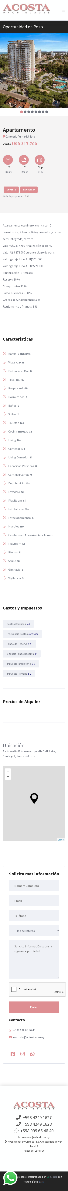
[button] (21, 112)
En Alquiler (29, 189)
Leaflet (61, 839)
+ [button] (8, 771)
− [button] (8, 776)
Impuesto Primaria (19, 673)
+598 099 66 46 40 (24, 1030)
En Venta (11, 189)
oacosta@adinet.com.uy (28, 1037)
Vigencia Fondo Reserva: (22, 653)
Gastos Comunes (18, 624)
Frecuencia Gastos (22, 634)
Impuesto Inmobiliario (21, 663)
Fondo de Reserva (19, 644)
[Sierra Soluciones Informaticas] (41, 1181)
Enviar (34, 1007)
